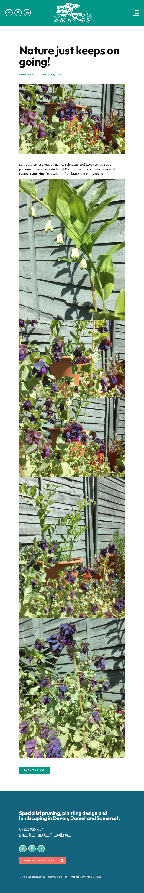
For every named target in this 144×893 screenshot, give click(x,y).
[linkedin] (27, 12)
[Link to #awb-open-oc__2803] (136, 12)
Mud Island (94, 877)
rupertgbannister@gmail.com (45, 834)
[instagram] (18, 12)
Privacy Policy (58, 877)
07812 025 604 (31, 829)
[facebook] (9, 12)
